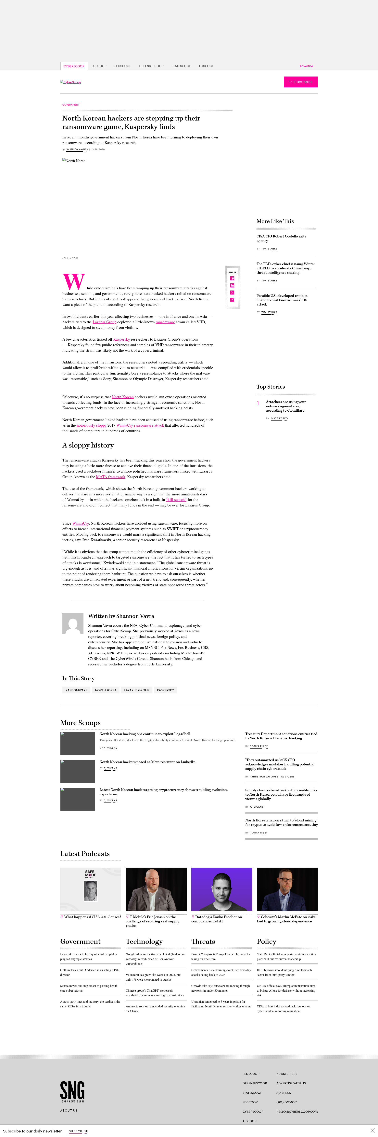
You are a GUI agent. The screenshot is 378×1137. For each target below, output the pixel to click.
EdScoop (206, 66)
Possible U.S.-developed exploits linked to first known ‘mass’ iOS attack (282, 300)
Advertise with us (291, 1083)
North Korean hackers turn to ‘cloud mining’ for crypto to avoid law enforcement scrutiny (281, 822)
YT (307, 1121)
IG (300, 1121)
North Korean (123, 396)
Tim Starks (269, 248)
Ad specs (283, 1092)
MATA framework (110, 476)
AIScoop (100, 66)
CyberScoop (74, 66)
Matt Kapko (279, 418)
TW (286, 1121)
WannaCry (80, 523)
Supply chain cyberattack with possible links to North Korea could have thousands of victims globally (281, 794)
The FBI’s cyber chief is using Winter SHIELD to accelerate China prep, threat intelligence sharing (286, 268)
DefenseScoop (151, 66)
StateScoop (181, 66)
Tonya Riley (259, 746)
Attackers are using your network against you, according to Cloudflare (286, 406)
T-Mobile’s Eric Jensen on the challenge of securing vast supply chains (152, 921)
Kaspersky (121, 339)
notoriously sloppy (92, 425)
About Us (69, 1110)
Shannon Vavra (76, 149)
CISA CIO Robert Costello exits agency (281, 238)
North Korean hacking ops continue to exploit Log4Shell (145, 734)
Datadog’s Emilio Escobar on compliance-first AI (216, 919)
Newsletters (286, 1074)
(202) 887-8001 (286, 1102)
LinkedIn (294, 1121)
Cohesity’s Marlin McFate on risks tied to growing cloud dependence (286, 919)
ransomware (165, 321)
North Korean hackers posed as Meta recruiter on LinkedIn (147, 762)
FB (278, 1121)
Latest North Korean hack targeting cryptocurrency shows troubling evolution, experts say (164, 792)
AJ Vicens (110, 747)
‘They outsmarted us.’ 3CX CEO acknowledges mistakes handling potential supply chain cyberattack (279, 764)
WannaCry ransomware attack (140, 425)
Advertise (306, 66)
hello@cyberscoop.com (297, 1111)
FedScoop (122, 66)
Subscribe (303, 82)
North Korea (105, 690)
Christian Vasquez (264, 776)
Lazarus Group (104, 321)
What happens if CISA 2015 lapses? (92, 917)
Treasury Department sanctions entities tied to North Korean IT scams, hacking (281, 736)
